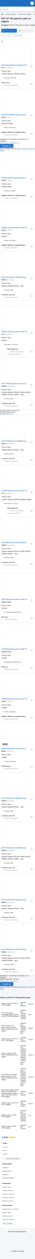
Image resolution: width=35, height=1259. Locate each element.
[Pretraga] (32, 9)
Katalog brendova (7, 1201)
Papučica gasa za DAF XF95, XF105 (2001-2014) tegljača (9, 1054)
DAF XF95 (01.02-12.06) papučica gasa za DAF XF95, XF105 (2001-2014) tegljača (9, 1077)
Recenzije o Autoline (8, 1197)
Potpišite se (7, 146)
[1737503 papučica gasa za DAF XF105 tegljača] (17, 477)
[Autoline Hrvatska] (12, 3)
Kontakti (4, 1154)
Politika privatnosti (7, 1190)
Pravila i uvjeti (6, 1187)
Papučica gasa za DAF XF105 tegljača (8, 1115)
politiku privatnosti (22, 149)
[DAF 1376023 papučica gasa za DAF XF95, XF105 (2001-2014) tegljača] (17, 370)
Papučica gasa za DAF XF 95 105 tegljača (9, 1103)
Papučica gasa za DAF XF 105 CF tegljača (9, 1004)
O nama (4, 1147)
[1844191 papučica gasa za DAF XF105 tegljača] (17, 318)
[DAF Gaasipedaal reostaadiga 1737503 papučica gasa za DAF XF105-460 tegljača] (17, 51)
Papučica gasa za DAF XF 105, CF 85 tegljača (9, 1039)
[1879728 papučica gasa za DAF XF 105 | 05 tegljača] (17, 586)
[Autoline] (2, 14)
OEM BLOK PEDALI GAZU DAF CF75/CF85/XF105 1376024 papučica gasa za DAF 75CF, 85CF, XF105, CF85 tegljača (10, 1093)
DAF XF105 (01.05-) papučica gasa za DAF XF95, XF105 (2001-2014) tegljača (9, 1028)
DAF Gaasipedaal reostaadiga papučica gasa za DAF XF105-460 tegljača (10, 1014)
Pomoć (4, 1150)
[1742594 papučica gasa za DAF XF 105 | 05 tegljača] (17, 635)
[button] (32, 3)
